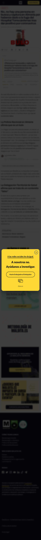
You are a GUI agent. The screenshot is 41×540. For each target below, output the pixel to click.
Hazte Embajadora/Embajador (20, 274)
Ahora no (20, 286)
